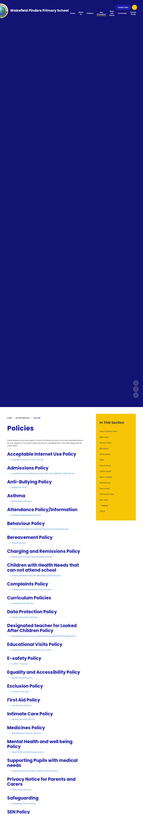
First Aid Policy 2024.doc (21, 705)
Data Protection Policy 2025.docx (25, 617)
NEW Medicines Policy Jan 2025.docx (26, 733)
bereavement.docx (19, 543)
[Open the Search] (134, 7)
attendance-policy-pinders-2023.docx (26, 515)
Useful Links (123, 7)
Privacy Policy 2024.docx (21, 790)
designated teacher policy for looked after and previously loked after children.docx (44, 636)
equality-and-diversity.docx (22, 678)
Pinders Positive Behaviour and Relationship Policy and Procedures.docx (40, 529)
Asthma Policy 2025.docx (22, 501)
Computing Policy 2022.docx (23, 603)
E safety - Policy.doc (20, 664)
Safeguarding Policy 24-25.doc (24, 803)
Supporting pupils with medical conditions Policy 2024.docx (35, 771)
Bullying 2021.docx (19, 487)
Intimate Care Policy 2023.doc (23, 719)
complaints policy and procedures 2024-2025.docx (31, 589)
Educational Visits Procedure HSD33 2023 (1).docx (31, 650)
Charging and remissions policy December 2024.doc (32, 557)
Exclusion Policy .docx (20, 692)
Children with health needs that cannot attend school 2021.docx (36, 576)
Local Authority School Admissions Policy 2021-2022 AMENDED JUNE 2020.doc (43, 473)
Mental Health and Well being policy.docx (28, 752)
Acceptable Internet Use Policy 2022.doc (28, 460)
